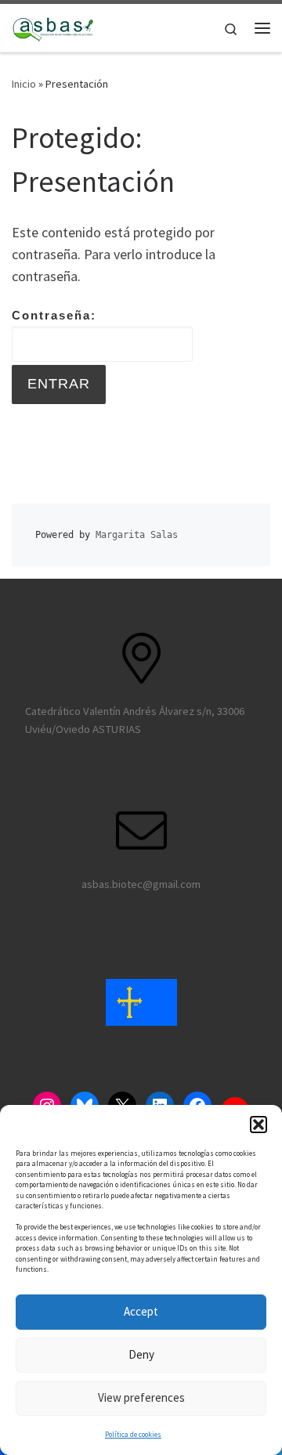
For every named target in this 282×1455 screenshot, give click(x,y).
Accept (141, 1311)
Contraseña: (54, 315)
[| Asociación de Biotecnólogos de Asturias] (53, 26)
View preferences (141, 1397)
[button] (258, 1124)
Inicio (24, 84)
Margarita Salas (137, 534)
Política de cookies (133, 1434)
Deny (141, 1354)
